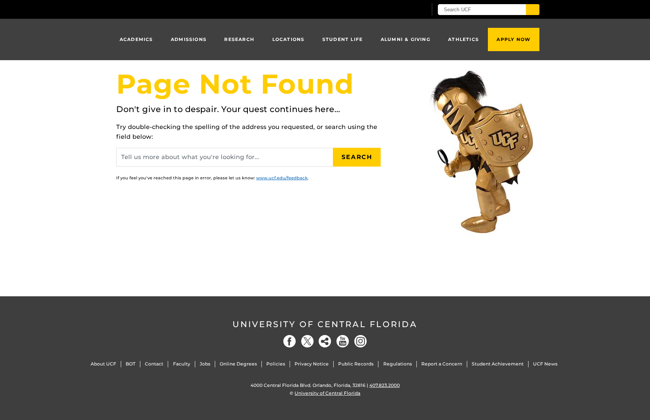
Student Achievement (498, 364)
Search (357, 157)
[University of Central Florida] (171, 9)
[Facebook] (289, 341)
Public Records (356, 364)
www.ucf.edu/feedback (282, 177)
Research (239, 39)
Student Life (342, 39)
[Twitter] (307, 341)
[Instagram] (360, 341)
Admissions (189, 39)
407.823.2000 (384, 385)
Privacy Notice (312, 364)
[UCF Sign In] (403, 9)
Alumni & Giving (405, 39)
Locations (288, 39)
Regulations (397, 364)
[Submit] (532, 9)
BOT (130, 364)
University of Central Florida (325, 324)
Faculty (181, 364)
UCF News (545, 364)
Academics (136, 39)
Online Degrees (238, 364)
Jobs (205, 364)
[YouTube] (342, 341)
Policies (275, 364)
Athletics (463, 39)
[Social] (325, 341)
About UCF (103, 364)
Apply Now (513, 39)
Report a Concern (441, 364)
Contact (154, 364)
